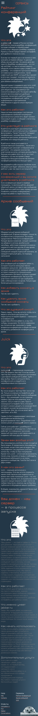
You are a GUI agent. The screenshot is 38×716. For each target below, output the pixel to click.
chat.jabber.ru (5, 706)
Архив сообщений (17, 201)
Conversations (5, 713)
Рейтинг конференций (13, 9)
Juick (5, 339)
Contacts (4, 698)
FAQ (2, 696)
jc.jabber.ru (5, 43)
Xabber (3, 711)
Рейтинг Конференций (23, 696)
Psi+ (2, 709)
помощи (17, 423)
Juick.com (4, 370)
